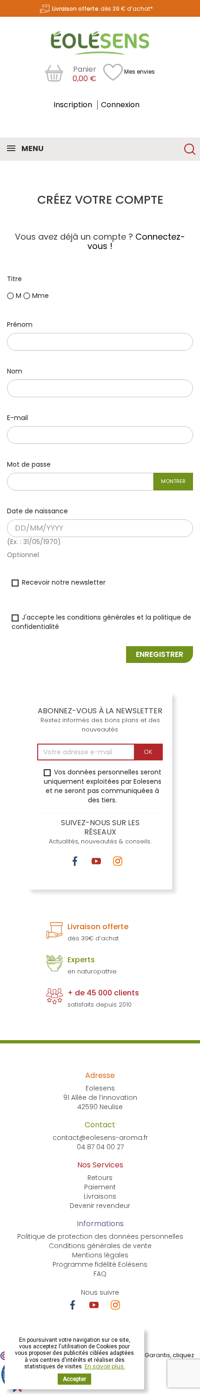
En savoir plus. (105, 1366)
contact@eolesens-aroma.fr (100, 1137)
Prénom (20, 324)
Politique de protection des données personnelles (100, 1236)
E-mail (17, 417)
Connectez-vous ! (136, 241)
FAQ (100, 1273)
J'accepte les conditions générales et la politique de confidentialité (101, 622)
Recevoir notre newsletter (63, 582)
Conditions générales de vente (100, 1245)
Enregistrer (159, 654)
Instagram (117, 861)
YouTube (96, 861)
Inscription (73, 104)
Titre (14, 278)
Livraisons (100, 1196)
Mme (39, 295)
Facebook (75, 861)
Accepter (74, 1379)
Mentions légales (100, 1255)
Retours (100, 1177)
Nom (14, 371)
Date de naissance (37, 511)
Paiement (100, 1187)
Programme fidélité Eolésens (100, 1264)
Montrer (173, 481)
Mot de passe (29, 464)
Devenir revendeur (100, 1205)
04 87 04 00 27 (100, 1147)
